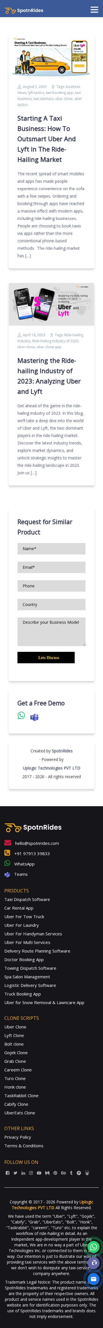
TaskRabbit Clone (21, 1095)
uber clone (64, 98)
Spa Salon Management (27, 976)
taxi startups (43, 98)
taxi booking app (59, 92)
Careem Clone (18, 1070)
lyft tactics (36, 92)
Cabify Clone (16, 1104)
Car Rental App (18, 908)
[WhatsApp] (94, 1247)
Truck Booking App (22, 994)
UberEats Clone (19, 1112)
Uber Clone (15, 1027)
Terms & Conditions (23, 1145)
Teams (20, 874)
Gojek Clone (16, 1052)
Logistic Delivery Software (30, 985)
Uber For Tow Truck (24, 916)
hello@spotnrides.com (36, 843)
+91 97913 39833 (31, 853)
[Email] (94, 1279)
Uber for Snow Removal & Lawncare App (44, 1002)
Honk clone (15, 1087)
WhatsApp (24, 864)
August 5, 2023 (35, 86)
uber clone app (49, 347)
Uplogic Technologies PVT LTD (51, 768)
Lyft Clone (14, 1035)
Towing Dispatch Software (30, 968)
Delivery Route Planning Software (37, 951)
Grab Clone (15, 1061)
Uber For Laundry (21, 925)
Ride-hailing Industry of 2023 (55, 341)
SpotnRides (62, 750)
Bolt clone (14, 1044)
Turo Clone (15, 1078)
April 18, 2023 (34, 335)
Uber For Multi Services (27, 942)
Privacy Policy (17, 1137)
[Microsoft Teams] (94, 1263)
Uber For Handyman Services (33, 934)
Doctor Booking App (24, 959)
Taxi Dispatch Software (27, 899)
